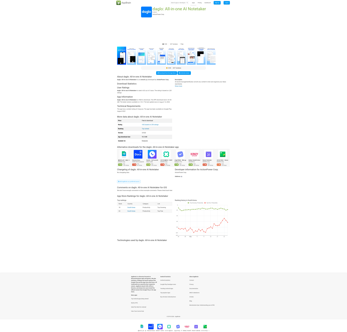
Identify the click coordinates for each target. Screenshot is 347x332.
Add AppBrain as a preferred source (129, 181)
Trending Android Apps (166, 288)
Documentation (193, 288)
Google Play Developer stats (168, 284)
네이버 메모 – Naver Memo (223, 160)
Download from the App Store (167, 73)
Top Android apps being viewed (139, 298)
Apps (193, 2)
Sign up (217, 2)
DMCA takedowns (194, 292)
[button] (202, 176)
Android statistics (165, 280)
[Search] (187, 2)
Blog (190, 301)
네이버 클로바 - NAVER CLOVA (166, 160)
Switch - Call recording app (152, 160)
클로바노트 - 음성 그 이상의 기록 (124, 160)
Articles (191, 297)
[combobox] (178, 2)
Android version (184, 73)
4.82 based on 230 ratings (150, 124)
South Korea (131, 207)
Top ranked (145, 129)
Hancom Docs (136, 160)
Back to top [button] (342, 315)
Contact (191, 280)
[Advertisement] (171, 30)
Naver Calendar (207, 160)
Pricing (200, 2)
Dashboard (207, 2)
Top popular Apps (165, 292)
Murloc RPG (134, 303)
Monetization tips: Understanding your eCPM (201, 305)
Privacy (191, 284)
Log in (226, 2)
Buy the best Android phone (168, 297)
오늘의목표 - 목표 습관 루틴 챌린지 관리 (180, 160)
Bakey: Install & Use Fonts (194, 160)
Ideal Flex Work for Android (138, 307)
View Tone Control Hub (137, 311)
